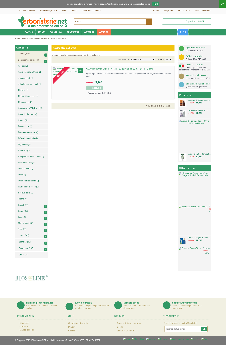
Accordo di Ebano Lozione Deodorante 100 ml (199, 100)
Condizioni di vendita (78, 323)
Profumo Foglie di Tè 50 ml (199, 238)
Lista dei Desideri (125, 330)
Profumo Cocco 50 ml (207, 248)
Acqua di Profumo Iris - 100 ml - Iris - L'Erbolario (199, 110)
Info (156, 4)
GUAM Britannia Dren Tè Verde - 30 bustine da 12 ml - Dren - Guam (119, 69)
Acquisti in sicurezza (196, 75)
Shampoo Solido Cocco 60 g (210, 206)
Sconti (120, 327)
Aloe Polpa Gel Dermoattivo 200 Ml (199, 154)
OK (222, 3)
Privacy (71, 327)
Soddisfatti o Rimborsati (198, 83)
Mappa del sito (27, 330)
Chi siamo (24, 323)
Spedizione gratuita (196, 47)
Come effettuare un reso (129, 323)
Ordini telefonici (194, 56)
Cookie (71, 330)
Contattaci (24, 326)
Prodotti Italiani (194, 64)
